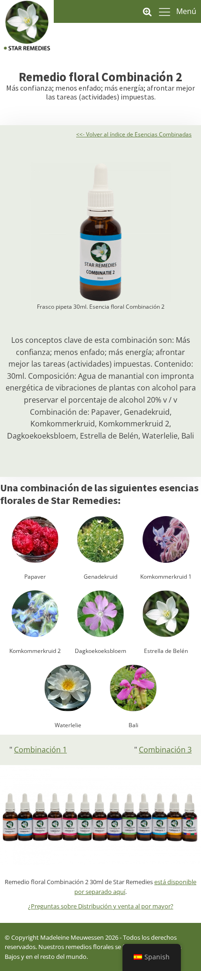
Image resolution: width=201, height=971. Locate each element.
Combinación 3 (165, 749)
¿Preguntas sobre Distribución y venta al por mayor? (100, 906)
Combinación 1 (40, 749)
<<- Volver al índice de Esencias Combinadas (134, 134)
